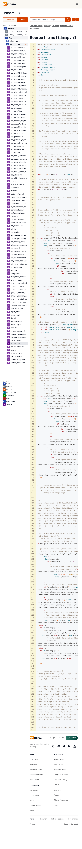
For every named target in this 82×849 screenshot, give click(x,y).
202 (32, 556)
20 (33, 93)
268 (32, 725)
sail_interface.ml (17, 347)
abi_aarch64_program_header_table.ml (19, 57)
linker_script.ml (16, 324)
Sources (12, 38)
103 (32, 304)
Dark (62, 738)
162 (32, 454)
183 (32, 508)
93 (33, 279)
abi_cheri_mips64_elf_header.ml (19, 102)
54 (33, 179)
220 (32, 602)
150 (32, 424)
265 (32, 717)
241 (32, 656)
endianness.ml (16, 267)
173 (32, 483)
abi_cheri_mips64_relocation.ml (19, 105)
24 (33, 103)
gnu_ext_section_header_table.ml (19, 293)
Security (43, 819)
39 (33, 141)
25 (33, 105)
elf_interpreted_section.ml (19, 235)
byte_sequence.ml (18, 200)
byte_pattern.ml (17, 194)
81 (33, 248)
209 (32, 574)
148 (32, 419)
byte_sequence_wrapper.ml (19, 207)
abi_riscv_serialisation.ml (19, 168)
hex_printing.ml (17, 309)
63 (33, 202)
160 (32, 449)
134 (32, 383)
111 (32, 325)
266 (32, 719)
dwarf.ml (14, 216)
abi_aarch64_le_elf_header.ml (19, 51)
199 (32, 549)
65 (33, 207)
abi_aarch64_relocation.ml (19, 60)
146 (32, 414)
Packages (34, 790)
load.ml (14, 328)
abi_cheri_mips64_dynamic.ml (19, 98)
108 (32, 317)
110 (32, 322)
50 (33, 169)
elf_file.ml (14, 229)
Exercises (57, 790)
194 (32, 536)
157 (32, 442)
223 (32, 610)
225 (32, 615)
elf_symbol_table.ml (18, 261)
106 (32, 312)
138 (32, 393)
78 (33, 240)
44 (33, 154)
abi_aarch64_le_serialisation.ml (19, 54)
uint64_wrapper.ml (18, 363)
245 (32, 666)
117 (32, 340)
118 (32, 342)
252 (32, 684)
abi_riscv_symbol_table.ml (19, 172)
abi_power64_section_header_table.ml (19, 149)
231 (32, 630)
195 (32, 539)
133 (32, 381)
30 (33, 118)
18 (33, 88)
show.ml (14, 350)
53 (33, 177)
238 (32, 648)
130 (32, 373)
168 (32, 470)
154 (32, 434)
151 (32, 426)
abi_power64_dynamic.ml (19, 140)
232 (32, 633)
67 (33, 212)
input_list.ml (15, 312)
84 (33, 256)
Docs (22, 19)
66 (33, 210)
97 (33, 289)
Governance (73, 819)
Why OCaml (34, 780)
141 (32, 401)
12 (33, 72)
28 (33, 113)
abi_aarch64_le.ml (18, 47)
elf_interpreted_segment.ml (19, 238)
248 (32, 674)
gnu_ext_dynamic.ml (19, 283)
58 (33, 190)
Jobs (32, 811)
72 (33, 225)
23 (33, 100)
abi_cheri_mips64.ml (19, 92)
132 (32, 378)
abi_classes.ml (16, 108)
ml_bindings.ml (16, 340)
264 (32, 714)
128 (32, 368)
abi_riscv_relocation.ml (19, 162)
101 (32, 299)
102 (32, 302)
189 (32, 523)
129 (32, 370)
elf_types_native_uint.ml (19, 264)
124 (32, 358)
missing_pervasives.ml (19, 337)
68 (33, 215)
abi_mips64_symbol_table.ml (19, 133)
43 (33, 151)
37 (33, 136)
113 (32, 330)
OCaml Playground (61, 800)
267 (32, 722)
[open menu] (77, 4)
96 (33, 286)
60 (33, 195)
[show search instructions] (75, 19)
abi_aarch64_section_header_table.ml (19, 63)
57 (33, 187)
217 (32, 595)
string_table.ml (16, 353)
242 (32, 658)
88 (33, 266)
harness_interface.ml (19, 305)
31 (33, 121)
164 (32, 460)
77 (33, 238)
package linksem (9, 25)
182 (32, 505)
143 (32, 406)
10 (33, 67)
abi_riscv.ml (15, 152)
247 (32, 671)
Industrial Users (36, 769)
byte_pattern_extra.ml (19, 197)
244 (32, 663)
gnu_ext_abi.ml (16, 280)
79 (33, 243)
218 (32, 597)
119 (32, 345)
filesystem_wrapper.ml (19, 277)
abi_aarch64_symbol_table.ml (19, 66)
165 (32, 462)
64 (33, 205)
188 (32, 521)
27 (33, 111)
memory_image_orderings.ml (19, 334)
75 (33, 233)
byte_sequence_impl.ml (19, 203)
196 (32, 541)
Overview (10, 19)
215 (32, 590)
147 (32, 416)
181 (32, 503)
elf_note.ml (15, 248)
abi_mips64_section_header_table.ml (19, 127)
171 (32, 477)
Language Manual (61, 775)
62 (33, 200)
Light (53, 738)
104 (32, 307)
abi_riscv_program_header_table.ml (19, 159)
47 (33, 162)
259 (32, 702)
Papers (56, 795)
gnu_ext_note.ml (17, 286)
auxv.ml (14, 191)
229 (32, 625)
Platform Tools (60, 769)
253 (32, 686)
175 (32, 488)
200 (32, 551)
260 (32, 704)
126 (32, 363)
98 (33, 291)
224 (32, 612)
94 (33, 281)
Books (56, 785)
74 (33, 230)
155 (32, 437)
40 (33, 144)
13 (33, 75)
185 (32, 513)
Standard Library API (62, 780)
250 (32, 679)
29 (33, 116)
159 (32, 447)
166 (32, 465)
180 (32, 500)
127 (32, 365)
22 (33, 98)
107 (32, 314)
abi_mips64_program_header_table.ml (19, 121)
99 (33, 294)
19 (33, 90)
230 (32, 628)
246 (32, 668)
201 (32, 554)
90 (33, 271)
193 (32, 533)
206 (32, 567)
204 (32, 561)
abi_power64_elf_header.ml (19, 143)
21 (33, 95)
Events (32, 800)
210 (32, 577)
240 (32, 653)
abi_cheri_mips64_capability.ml (19, 95)
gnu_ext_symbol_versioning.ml (19, 299)
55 (33, 182)
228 (32, 623)
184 (32, 511)
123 (32, 355)
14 (33, 77)
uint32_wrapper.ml (18, 359)
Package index (36, 26)
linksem (8, 13)
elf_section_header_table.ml (19, 258)
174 (32, 485)
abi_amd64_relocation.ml (19, 79)
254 (32, 689)
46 (33, 159)
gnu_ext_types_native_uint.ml (19, 302)
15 (33, 80)
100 (32, 297)
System (73, 738)
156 (32, 439)
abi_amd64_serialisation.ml (19, 86)
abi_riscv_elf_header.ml (19, 156)
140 (32, 398)
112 (32, 327)
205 (32, 564)
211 (32, 579)
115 (32, 335)
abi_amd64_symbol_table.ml (19, 89)
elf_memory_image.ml (19, 242)
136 (32, 388)
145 (32, 411)
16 (33, 83)
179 (32, 498)
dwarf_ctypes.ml (17, 219)
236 (32, 643)
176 (32, 490)
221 (32, 605)
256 (32, 694)
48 (33, 164)
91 (33, 274)
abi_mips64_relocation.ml (19, 124)
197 (32, 544)
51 (33, 172)
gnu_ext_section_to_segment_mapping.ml (19, 296)
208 (32, 572)
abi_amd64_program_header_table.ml (19, 76)
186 (32, 516)
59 (33, 192)
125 (32, 360)
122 (32, 353)
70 (33, 220)
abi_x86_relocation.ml (19, 178)
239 (32, 651)
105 (32, 309)
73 (33, 228)
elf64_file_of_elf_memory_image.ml (19, 223)
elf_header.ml (16, 232)
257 (32, 697)
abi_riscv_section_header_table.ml (19, 165)
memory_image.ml (18, 331)
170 (32, 475)
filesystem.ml (16, 273)
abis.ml (13, 181)
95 (33, 284)
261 (32, 707)
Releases (33, 764)
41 (33, 146)
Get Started (59, 764)
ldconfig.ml (15, 315)
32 (33, 123)
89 (33, 269)
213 (32, 584)
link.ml (13, 318)
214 (32, 587)
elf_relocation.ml (17, 254)
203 (32, 559)
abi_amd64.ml (16, 70)
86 (33, 261)
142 (32, 404)
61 (33, 197)
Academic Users (36, 775)
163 (32, 457)
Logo (56, 805)
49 (33, 167)
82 (33, 251)
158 (32, 444)
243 (32, 661)
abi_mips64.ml (16, 111)
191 (32, 528)
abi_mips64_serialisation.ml (19, 130)
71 (33, 223)
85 (33, 258)
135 (32, 386)
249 (32, 676)
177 (32, 493)
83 (33, 253)
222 (32, 607)
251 (32, 681)
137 (32, 391)
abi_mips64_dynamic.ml (19, 114)
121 (32, 350)
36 (33, 133)
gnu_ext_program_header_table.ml (19, 289)
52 (33, 174)
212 (32, 582)
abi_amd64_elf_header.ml (19, 73)
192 (32, 531)
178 (32, 495)
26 (33, 108)
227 (32, 620)
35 (33, 131)
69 (33, 218)
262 (32, 709)
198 (32, 546)
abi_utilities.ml (16, 175)
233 (32, 635)
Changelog (34, 759)
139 (32, 396)
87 (33, 263)
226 (32, 618)
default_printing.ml (18, 213)
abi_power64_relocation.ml (19, 146)
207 (32, 569)
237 (32, 646)
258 (32, 699)
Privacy (33, 824)
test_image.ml (16, 356)
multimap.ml (16, 344)
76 (33, 235)
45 (33, 156)
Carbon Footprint (57, 819)
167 (32, 467)
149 (32, 421)
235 (32, 640)
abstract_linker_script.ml (19, 184)
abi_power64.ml (17, 137)
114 (32, 332)
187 (32, 518)
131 (32, 376)
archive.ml (15, 188)
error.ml (14, 270)
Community (34, 795)
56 (33, 184)
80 (33, 246)
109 (32, 319)
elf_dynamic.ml (17, 226)
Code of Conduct (71, 824)
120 (32, 347)
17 (33, 85)
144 (32, 409)
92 (33, 276)
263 (32, 712)
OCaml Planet (35, 806)
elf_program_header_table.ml (19, 251)
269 (32, 727)
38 (33, 139)
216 (32, 592)
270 (32, 730)
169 (32, 472)
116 (32, 337)
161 (32, 452)
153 (32, 432)
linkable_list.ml (16, 321)
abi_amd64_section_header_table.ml (19, 82)
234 (32, 638)
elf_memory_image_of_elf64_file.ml (19, 245)
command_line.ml (17, 210)
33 (33, 126)
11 (33, 70)
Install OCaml (59, 759)
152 (32, 429)
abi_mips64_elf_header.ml (19, 117)
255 (32, 691)
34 (33, 128)
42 (33, 149)
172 (32, 480)
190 (32, 526)
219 (32, 600)
